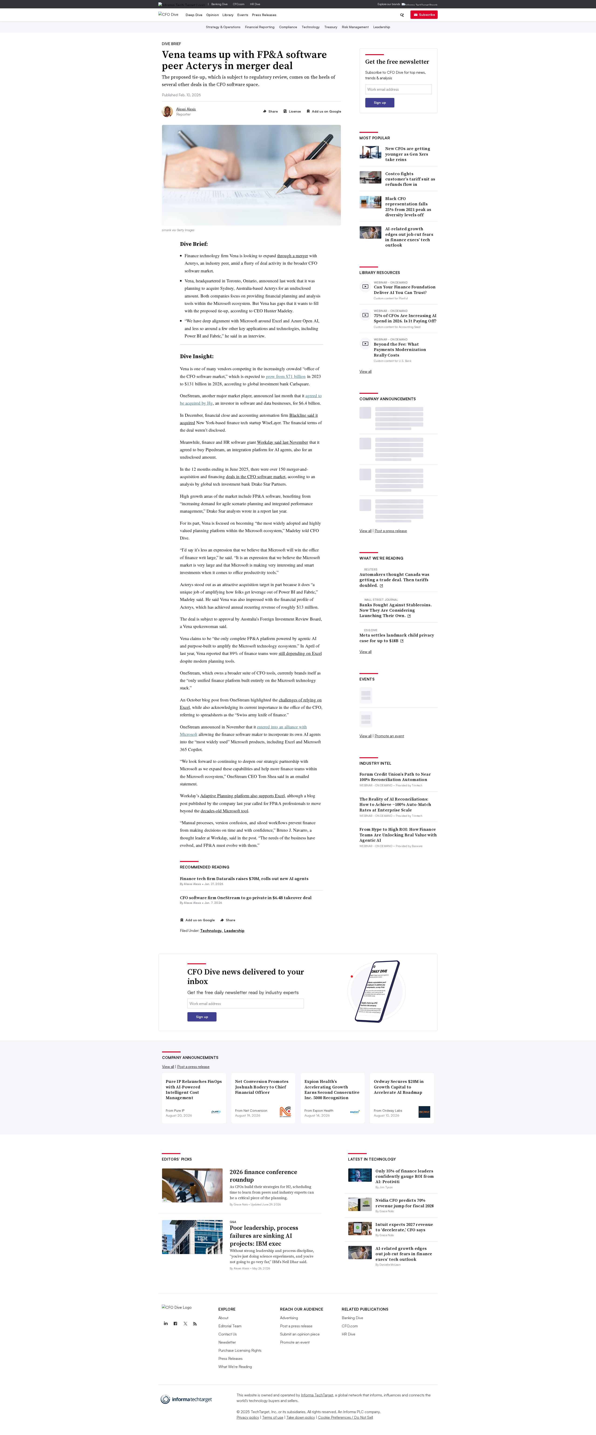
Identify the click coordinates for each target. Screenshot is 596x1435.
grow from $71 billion (286, 376)
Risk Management (355, 27)
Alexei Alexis (186, 109)
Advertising (289, 1317)
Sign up (380, 102)
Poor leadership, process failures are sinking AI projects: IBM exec (264, 1236)
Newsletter (227, 1342)
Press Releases (264, 15)
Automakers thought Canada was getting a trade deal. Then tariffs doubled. (394, 580)
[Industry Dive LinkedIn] (165, 1324)
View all (365, 371)
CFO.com (238, 4)
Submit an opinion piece (300, 1334)
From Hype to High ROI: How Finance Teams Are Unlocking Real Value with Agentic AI (398, 835)
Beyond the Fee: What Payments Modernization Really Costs (400, 349)
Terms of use (272, 1417)
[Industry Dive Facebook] (175, 1324)
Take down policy (300, 1417)
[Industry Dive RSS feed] (195, 1324)
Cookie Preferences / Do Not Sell (345, 1417)
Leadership (381, 27)
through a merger (292, 255)
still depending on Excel (300, 653)
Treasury (330, 27)
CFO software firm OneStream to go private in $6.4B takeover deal (246, 898)
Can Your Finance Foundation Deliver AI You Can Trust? (405, 289)
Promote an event (389, 736)
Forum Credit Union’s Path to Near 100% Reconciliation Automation (395, 776)
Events (242, 15)
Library (228, 15)
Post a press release (391, 530)
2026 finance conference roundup (263, 1176)
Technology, (211, 930)
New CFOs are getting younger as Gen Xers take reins (407, 154)
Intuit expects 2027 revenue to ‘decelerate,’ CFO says (404, 1227)
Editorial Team (229, 1326)
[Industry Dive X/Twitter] (185, 1324)
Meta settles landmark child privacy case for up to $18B (396, 637)
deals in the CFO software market (255, 476)
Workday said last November (282, 442)
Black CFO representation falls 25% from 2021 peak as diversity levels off (408, 207)
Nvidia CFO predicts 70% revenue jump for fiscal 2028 (405, 1202)
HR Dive (255, 4)
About (223, 1317)
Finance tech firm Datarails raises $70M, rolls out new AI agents (244, 878)
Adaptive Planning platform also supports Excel (242, 795)
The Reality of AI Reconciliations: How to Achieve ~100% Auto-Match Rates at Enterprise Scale (395, 804)
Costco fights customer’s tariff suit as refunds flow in (410, 179)
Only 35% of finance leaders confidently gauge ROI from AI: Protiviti (405, 1176)
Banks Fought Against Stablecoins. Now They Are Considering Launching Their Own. (395, 610)
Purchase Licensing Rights (239, 1350)
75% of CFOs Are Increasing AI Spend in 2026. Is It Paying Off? (405, 318)
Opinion (212, 15)
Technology (311, 27)
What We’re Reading (235, 1366)
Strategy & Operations (223, 27)
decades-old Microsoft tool (224, 811)
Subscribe (427, 15)
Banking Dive (219, 4)
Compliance (288, 27)
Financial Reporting (259, 27)
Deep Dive (194, 15)
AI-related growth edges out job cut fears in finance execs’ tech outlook (409, 237)
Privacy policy (248, 1417)
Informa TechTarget (317, 1395)
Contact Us (227, 1334)
